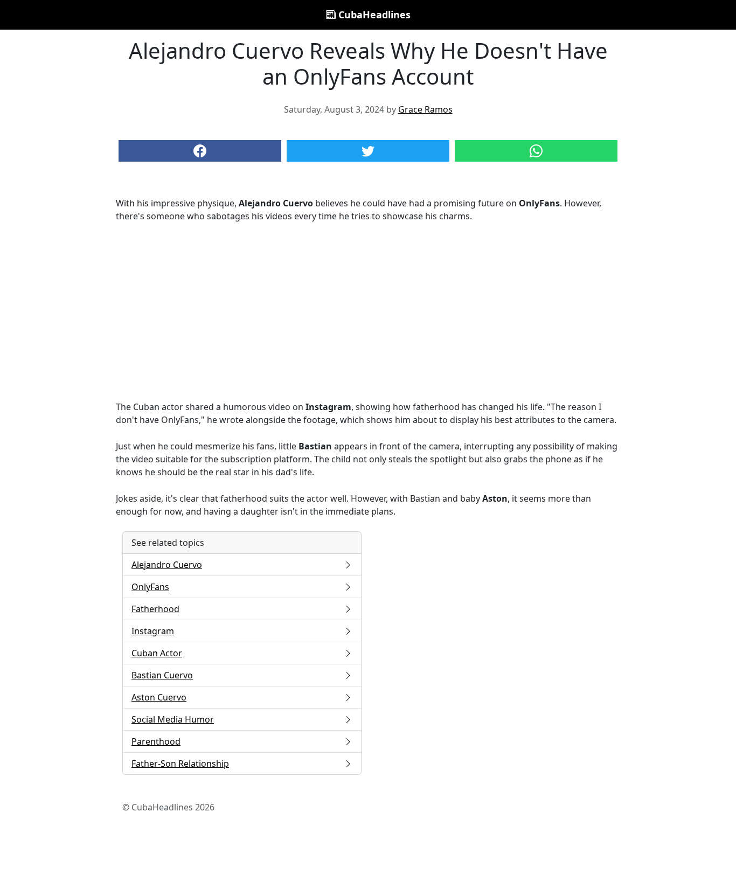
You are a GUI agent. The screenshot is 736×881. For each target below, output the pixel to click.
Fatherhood (155, 609)
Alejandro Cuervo (166, 565)
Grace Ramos (425, 109)
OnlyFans (150, 587)
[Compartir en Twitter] (368, 151)
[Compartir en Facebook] (200, 151)
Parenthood (155, 741)
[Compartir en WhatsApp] (536, 151)
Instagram (152, 631)
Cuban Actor (156, 653)
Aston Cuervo (158, 697)
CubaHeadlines (373, 14)
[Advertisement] (368, 311)
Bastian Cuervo (162, 675)
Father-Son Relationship (180, 763)
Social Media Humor (172, 719)
